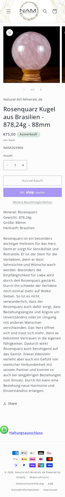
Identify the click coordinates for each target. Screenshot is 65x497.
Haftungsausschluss (26, 432)
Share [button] (12, 403)
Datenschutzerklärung (30, 483)
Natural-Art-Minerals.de (30, 472)
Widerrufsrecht (39, 477)
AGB (50, 483)
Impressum (50, 489)
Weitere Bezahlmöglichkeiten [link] (32, 202)
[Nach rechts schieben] (41, 89)
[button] (8, 11)
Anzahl (7, 155)
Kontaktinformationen (25, 489)
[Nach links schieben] (24, 89)
